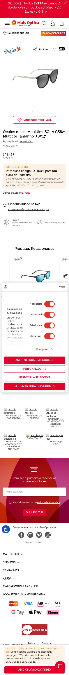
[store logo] (25, 23)
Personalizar (32, 368)
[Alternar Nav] (7, 23)
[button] (44, 23)
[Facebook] (21, 534)
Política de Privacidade (48, 502)
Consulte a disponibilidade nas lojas (28, 209)
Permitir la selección (34, 377)
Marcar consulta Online (20, 586)
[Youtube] (30, 534)
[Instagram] (47, 534)
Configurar (42, 349)
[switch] (49, 315)
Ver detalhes (26, 141)
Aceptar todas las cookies (34, 360)
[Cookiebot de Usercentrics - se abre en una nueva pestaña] (49, 287)
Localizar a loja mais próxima (24, 594)
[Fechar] (65, 3)
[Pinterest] (39, 534)
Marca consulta (53, 33)
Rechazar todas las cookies (35, 386)
